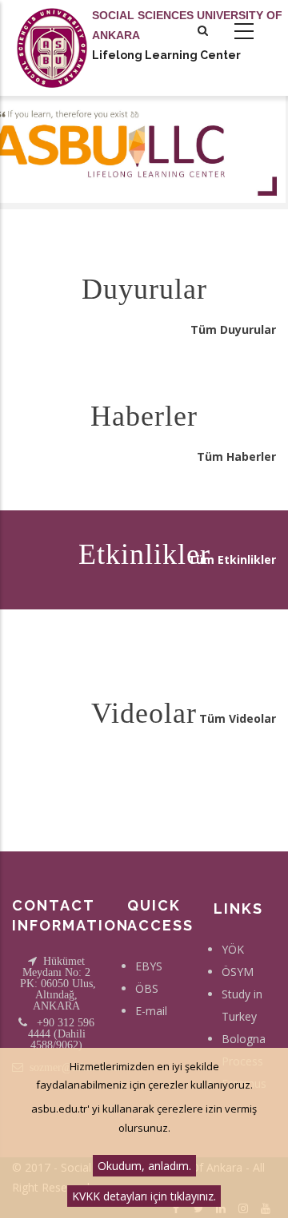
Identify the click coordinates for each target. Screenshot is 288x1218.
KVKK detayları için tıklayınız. (144, 1196)
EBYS (148, 966)
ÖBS (146, 988)
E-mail (151, 1010)
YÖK (233, 949)
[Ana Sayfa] (52, 32)
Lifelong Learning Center (166, 55)
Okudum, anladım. (144, 1165)
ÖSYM (238, 971)
